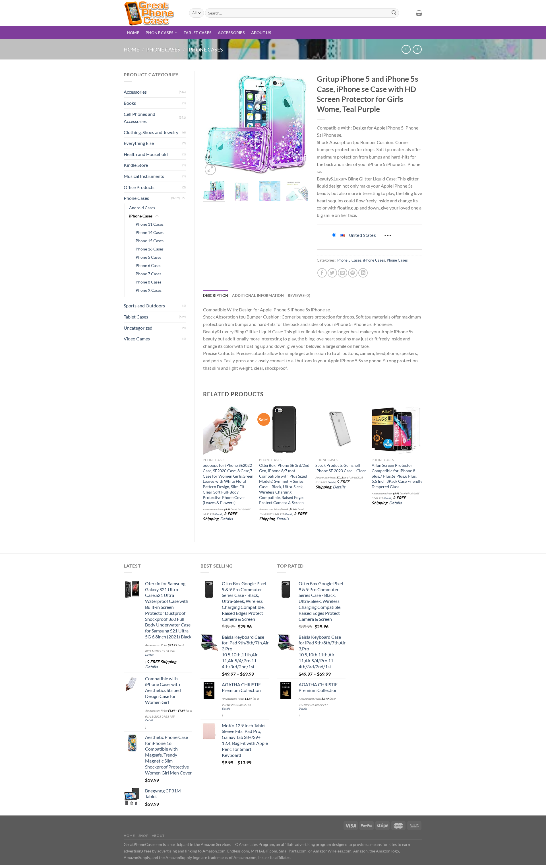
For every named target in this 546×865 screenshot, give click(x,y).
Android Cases (142, 207)
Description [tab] (215, 295)
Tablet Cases (198, 32)
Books (130, 103)
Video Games (137, 338)
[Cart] (419, 13)
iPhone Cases (205, 49)
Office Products (139, 187)
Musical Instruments (144, 176)
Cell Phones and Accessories (139, 117)
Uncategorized (138, 327)
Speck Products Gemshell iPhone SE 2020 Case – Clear (340, 468)
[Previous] (212, 123)
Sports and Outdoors (144, 305)
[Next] (299, 123)
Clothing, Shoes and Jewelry (151, 132)
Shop (143, 835)
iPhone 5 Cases (148, 257)
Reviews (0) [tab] (299, 295)
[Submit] (394, 13)
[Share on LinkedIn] (363, 273)
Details (218, 514)
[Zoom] (210, 169)
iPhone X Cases (148, 290)
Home (133, 32)
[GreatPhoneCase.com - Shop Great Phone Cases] (152, 13)
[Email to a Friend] (342, 273)
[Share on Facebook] (322, 273)
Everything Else (139, 143)
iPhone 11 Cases (149, 224)
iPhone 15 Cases (149, 240)
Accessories (231, 32)
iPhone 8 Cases (148, 282)
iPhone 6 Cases (148, 265)
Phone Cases (160, 32)
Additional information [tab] (258, 295)
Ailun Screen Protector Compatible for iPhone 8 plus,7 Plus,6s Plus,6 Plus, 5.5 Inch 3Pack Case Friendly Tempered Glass (397, 476)
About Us (261, 32)
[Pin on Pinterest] (352, 273)
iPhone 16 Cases (149, 248)
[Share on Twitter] (332, 273)
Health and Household (146, 154)
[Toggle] (183, 198)
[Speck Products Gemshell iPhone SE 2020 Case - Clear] (340, 429)
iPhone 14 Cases (149, 232)
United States (362, 235)
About (158, 835)
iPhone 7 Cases (148, 273)
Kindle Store (136, 165)
